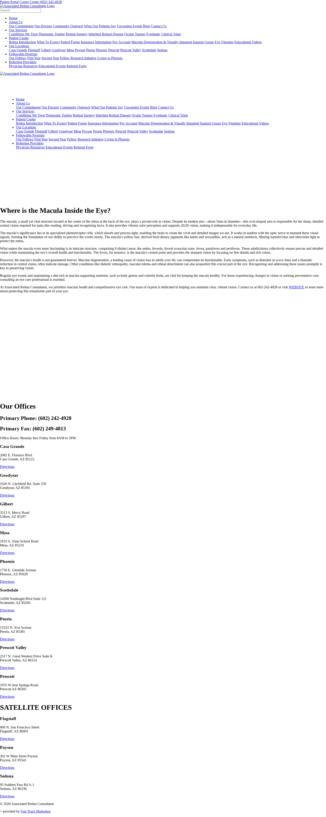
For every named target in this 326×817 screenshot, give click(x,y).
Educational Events (52, 66)
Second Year (50, 58)
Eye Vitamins (224, 42)
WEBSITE (296, 287)
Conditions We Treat (23, 34)
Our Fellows (17, 58)
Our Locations (19, 46)
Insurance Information (96, 42)
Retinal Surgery (77, 34)
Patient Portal (9, 2)
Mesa (70, 50)
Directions (7, 467)
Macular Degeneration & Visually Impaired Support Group (172, 42)
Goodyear (59, 50)
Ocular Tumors (134, 34)
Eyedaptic (153, 34)
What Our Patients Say (100, 26)
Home (13, 18)
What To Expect (48, 42)
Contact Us (159, 26)
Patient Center (19, 38)
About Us (16, 22)
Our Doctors (43, 26)
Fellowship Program (23, 54)
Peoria (90, 50)
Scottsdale (149, 50)
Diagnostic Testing (52, 34)
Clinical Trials (171, 34)
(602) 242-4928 (51, 2)
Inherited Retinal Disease (106, 34)
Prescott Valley (130, 50)
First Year (34, 58)
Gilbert (46, 50)
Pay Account (121, 42)
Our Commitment (21, 26)
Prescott (113, 50)
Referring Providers (22, 62)
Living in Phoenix (110, 58)
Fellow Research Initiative (78, 58)
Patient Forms (70, 42)
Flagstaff (34, 50)
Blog (146, 26)
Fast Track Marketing (36, 811)
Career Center (30, 2)
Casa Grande (18, 50)
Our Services (18, 30)
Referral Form (76, 66)
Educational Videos (248, 42)
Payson (80, 50)
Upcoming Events (129, 26)
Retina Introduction (22, 42)
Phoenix (101, 50)
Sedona (162, 50)
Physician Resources (23, 66)
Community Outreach (68, 26)
